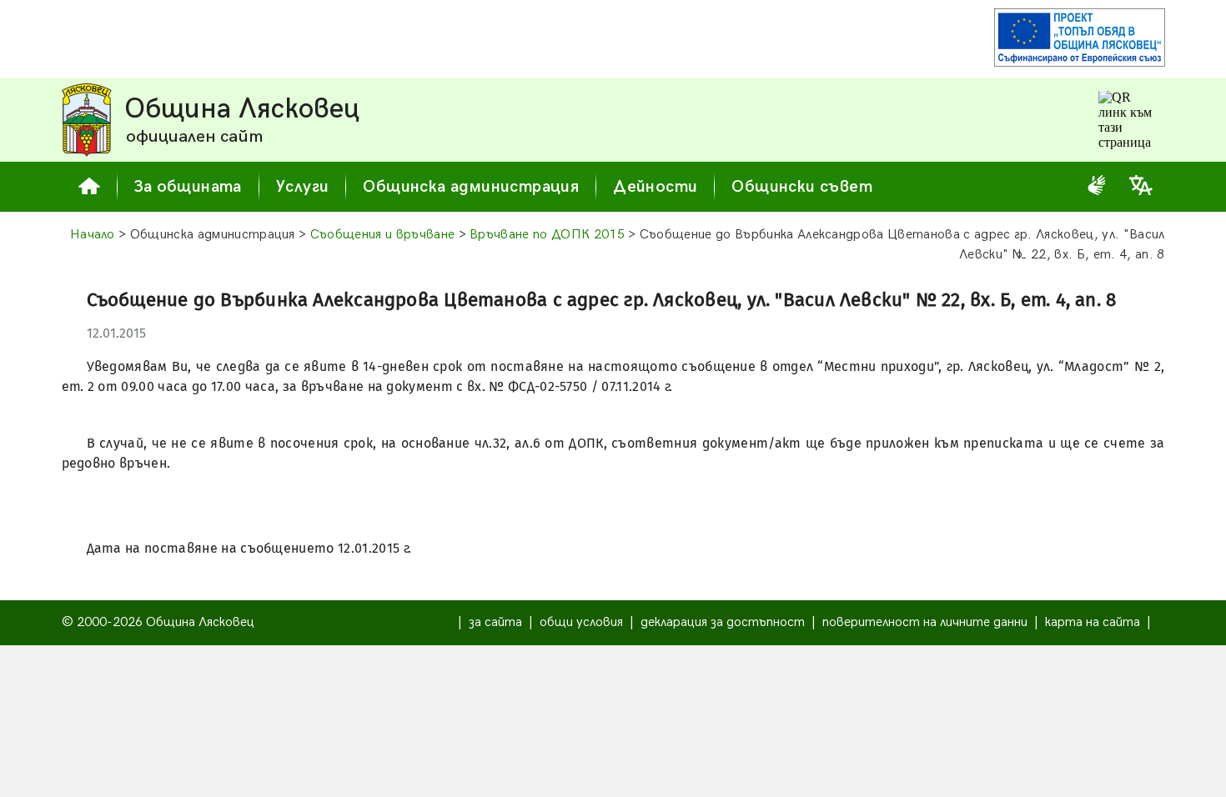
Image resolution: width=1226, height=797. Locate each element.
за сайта (495, 622)
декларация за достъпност (723, 622)
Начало (92, 235)
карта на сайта (1092, 622)
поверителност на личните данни (925, 622)
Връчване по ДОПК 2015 (547, 235)
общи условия (581, 622)
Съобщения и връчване (382, 235)
